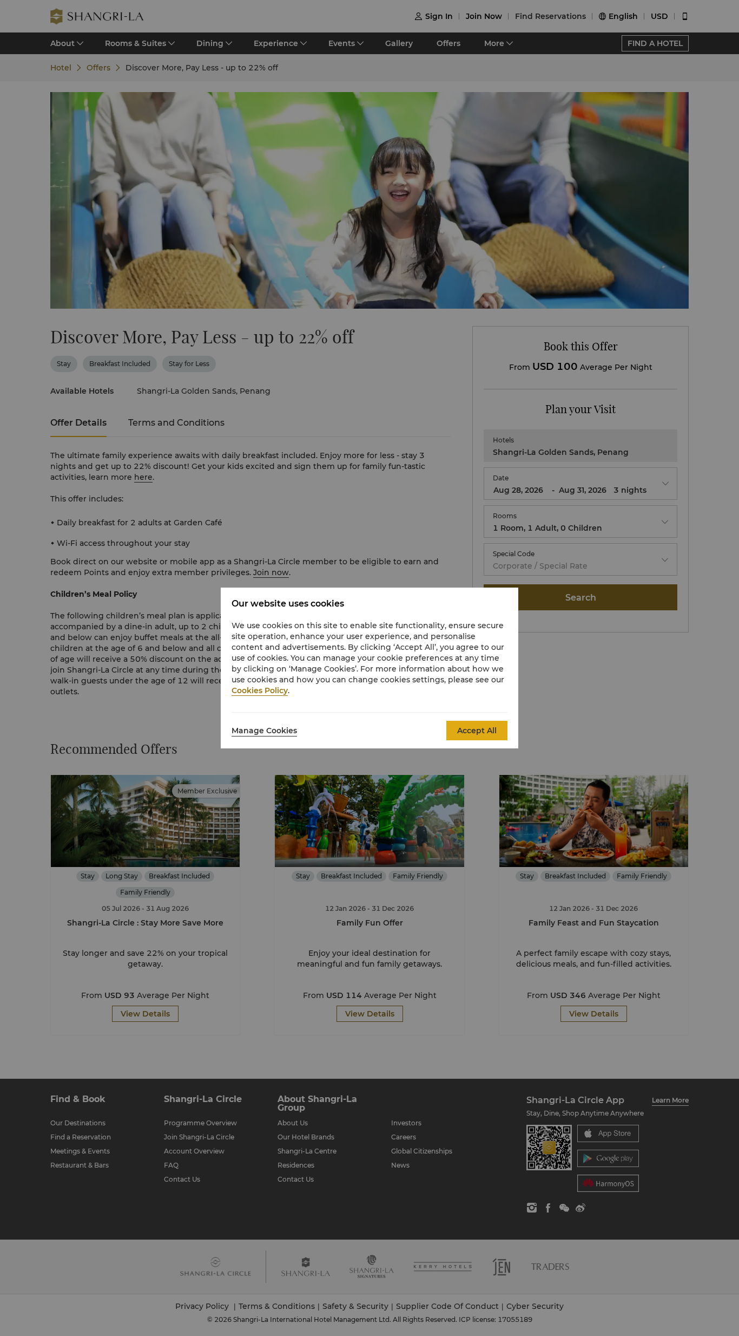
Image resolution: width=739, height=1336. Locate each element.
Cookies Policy (260, 690)
